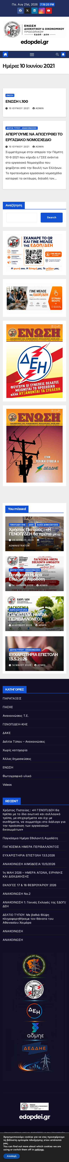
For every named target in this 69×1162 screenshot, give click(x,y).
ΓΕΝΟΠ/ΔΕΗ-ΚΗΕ (17, 525)
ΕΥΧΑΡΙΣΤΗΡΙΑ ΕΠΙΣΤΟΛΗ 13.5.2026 (33, 656)
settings (39, 1149)
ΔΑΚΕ (31, 525)
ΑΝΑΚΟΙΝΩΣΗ (13, 931)
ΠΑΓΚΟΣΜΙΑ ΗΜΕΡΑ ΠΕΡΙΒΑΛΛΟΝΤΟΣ (28, 617)
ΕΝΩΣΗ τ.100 (16, 101)
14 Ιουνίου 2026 (23, 585)
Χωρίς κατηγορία (18, 610)
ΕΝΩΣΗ (10, 95)
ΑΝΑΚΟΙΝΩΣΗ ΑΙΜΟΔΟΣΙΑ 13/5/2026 (29, 864)
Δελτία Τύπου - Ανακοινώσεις (22, 128)
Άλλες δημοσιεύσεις (47, 525)
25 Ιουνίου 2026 (23, 540)
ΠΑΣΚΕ (8, 707)
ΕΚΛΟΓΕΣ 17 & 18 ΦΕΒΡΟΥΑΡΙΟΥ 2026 (29, 885)
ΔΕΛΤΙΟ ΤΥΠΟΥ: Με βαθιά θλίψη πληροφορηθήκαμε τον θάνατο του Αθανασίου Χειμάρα (28, 918)
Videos (7, 784)
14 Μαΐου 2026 (22, 665)
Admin (40, 108)
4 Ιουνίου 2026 (22, 625)
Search (51, 217)
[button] (57, 54)
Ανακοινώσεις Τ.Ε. (15, 715)
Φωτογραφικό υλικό (17, 776)
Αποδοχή (11, 1156)
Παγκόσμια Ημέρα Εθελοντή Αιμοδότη (27, 577)
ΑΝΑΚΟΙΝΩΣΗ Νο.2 (16, 893)
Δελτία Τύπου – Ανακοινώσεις (24, 741)
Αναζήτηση (13, 205)
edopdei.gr (34, 42)
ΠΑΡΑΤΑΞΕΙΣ (12, 698)
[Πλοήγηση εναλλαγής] (32, 54)
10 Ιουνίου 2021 (19, 108)
